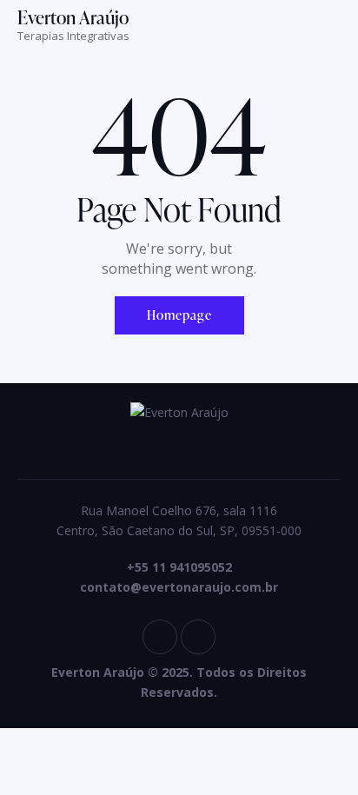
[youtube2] (198, 636)
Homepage (179, 315)
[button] (335, 28)
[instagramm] (160, 636)
